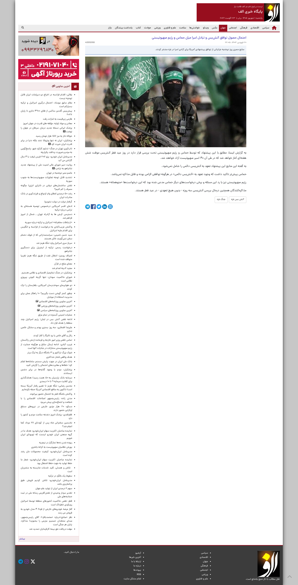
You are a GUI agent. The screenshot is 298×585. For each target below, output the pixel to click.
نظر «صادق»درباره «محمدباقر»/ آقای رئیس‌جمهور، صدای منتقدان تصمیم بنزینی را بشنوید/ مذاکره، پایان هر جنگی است (46, 521)
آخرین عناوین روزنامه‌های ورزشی (56, 306)
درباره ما (137, 566)
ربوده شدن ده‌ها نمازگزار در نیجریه (55, 443)
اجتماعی (233, 28)
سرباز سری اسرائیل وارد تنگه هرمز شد (54, 243)
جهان (222, 28)
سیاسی (265, 28)
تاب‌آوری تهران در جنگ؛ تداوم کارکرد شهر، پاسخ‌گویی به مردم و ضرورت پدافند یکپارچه (46, 150)
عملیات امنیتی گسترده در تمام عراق (55, 315)
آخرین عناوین (62, 86)
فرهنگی (243, 28)
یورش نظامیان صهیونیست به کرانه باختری (51, 447)
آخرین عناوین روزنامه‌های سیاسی (56, 310)
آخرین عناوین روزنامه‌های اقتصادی (55, 302)
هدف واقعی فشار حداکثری (59, 357)
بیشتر (22, 539)
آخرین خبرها (135, 557)
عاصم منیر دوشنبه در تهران (59, 173)
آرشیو (138, 553)
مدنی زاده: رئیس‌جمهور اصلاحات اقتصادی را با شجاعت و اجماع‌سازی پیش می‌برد (46, 400)
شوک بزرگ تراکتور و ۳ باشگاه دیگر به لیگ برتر (49, 353)
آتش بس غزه (237, 199)
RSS (139, 574)
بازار (110, 28)
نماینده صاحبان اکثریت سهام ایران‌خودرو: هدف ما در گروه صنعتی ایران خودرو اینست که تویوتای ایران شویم (46, 434)
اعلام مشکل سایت (132, 579)
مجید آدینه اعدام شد (62, 268)
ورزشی (157, 28)
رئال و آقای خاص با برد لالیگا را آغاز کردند (52, 336)
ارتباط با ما (136, 562)
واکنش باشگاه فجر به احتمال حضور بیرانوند (51, 394)
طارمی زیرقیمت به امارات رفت (57, 119)
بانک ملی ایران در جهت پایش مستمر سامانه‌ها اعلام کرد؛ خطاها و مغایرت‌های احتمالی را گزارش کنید (46, 363)
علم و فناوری (170, 28)
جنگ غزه (221, 199)
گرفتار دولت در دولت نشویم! (58, 202)
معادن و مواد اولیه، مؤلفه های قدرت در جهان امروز (47, 124)
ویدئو (206, 28)
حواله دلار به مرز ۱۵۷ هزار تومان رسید (54, 136)
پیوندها (137, 570)
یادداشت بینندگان (124, 28)
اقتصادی (255, 28)
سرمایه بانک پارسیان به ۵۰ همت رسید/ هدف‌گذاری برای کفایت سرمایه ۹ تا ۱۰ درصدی (46, 379)
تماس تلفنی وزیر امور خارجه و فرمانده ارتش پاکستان (46, 340)
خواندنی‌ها (194, 28)
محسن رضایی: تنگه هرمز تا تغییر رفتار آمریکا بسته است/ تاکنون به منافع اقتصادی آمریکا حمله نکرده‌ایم (46, 388)
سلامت (182, 28)
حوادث (147, 28)
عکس (214, 28)
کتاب (138, 28)
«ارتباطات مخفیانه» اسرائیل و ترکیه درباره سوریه (48, 222)
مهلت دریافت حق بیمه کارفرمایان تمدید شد (50, 529)
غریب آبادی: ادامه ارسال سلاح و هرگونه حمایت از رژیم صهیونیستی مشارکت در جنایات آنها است (46, 346)
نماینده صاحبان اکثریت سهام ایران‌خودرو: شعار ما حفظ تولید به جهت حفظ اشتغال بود (46, 461)
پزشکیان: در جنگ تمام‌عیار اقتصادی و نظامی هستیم (47, 273)
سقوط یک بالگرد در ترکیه (60, 476)
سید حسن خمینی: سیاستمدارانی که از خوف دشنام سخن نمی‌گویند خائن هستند (46, 237)
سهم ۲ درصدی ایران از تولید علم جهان (53, 489)
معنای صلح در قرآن (63, 264)
